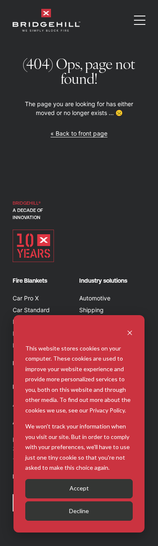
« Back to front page (79, 133)
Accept (79, 488)
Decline (79, 510)
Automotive (94, 298)
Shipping (91, 309)
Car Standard (31, 309)
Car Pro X (26, 298)
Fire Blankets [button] (30, 280)
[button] (139, 20)
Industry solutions (103, 280)
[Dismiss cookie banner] (130, 332)
